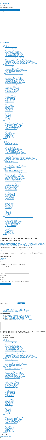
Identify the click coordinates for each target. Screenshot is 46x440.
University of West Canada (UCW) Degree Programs (14, 56)
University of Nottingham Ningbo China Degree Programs (15, 153)
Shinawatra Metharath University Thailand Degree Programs (16, 57)
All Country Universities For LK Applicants (12, 75)
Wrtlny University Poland (9, 105)
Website (1, 279)
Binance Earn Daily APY (34, 243)
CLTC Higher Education (4, 3)
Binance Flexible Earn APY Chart (25, 244)
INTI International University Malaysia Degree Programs (15, 58)
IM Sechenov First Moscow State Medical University (14, 80)
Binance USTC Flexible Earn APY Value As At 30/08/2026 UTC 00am (15, 308)
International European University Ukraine (12, 86)
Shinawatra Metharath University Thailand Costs (13, 125)
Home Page (5, 45)
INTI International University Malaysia (12, 91)
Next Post (2, 259)
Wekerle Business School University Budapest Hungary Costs (16, 121)
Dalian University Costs (9, 135)
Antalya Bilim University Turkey (10, 96)
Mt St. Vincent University (9, 104)
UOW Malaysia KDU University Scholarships (13, 67)
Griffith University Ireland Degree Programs (13, 51)
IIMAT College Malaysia (9, 108)
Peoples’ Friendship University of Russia (12, 88)
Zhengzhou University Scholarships (11, 66)
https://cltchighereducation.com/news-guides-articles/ (10, 250)
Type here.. (3, 273)
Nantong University (8, 208)
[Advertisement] (23, 294)
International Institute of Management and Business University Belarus (17, 77)
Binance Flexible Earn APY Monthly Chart (25, 245)
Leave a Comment (3, 243)
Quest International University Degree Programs (13, 55)
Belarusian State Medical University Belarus (13, 181)
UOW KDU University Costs (10, 133)
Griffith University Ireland (9, 103)
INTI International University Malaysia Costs (13, 124)
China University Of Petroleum (10, 95)
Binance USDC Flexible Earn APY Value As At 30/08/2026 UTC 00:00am (16, 310)
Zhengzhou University (9, 110)
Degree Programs (6, 46)
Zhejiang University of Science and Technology (13, 83)
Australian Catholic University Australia (12, 90)
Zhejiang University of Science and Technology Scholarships (16, 70)
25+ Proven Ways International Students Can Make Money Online (17, 76)
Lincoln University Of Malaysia (10, 92)
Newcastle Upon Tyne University (11, 190)
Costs (4, 120)
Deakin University (8, 115)
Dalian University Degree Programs (11, 144)
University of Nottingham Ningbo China (12, 89)
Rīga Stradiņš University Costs (10, 132)
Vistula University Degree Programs (11, 48)
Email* (1, 277)
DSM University (8, 119)
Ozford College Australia (9, 106)
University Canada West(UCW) (10, 94)
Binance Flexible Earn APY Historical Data (10, 245)
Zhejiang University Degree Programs (11, 49)
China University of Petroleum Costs (11, 128)
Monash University (8, 113)
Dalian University (8, 116)
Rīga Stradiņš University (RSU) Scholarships (13, 71)
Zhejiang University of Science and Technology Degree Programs (17, 59)
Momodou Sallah (6, 315)
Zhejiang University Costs (9, 134)
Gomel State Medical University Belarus (12, 87)
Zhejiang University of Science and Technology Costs (14, 123)
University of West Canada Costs (11, 129)
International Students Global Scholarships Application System (16, 172)
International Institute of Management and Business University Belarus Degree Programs (21, 63)
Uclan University (8, 117)
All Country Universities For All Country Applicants (14, 74)
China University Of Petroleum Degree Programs (13, 53)
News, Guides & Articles (7, 72)
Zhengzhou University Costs (10, 137)
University (4, 73)
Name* (1, 275)
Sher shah (4, 317)
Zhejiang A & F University (9, 199)
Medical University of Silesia (10, 100)
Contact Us (5, 138)
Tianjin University (8, 114)
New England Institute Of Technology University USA (14, 79)
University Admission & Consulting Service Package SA (15, 318)
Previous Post (3, 258)
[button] (10, 10)
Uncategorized (10, 243)
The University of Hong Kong (10, 98)
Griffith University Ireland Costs (10, 131)
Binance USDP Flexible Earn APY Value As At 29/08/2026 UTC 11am (15, 311)
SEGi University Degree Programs (11, 47)
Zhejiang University (8, 112)
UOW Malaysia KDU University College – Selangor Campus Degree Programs (19, 61)
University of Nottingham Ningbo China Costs (13, 126)
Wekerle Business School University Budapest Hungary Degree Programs (18, 60)
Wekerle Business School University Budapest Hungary (15, 82)
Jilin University (7, 118)
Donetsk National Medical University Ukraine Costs (14, 122)
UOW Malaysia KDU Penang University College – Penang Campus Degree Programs (20, 62)
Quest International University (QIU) (11, 93)
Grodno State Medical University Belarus (12, 85)
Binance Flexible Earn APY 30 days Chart (11, 244)
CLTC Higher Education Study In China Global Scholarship (20, 315)
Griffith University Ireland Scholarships (12, 163)
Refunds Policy (35, 438)
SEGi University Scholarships (10, 65)
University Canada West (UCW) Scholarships (13, 68)
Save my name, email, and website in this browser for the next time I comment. (16, 281)
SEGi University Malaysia (9, 107)
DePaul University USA (9, 109)
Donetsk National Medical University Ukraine (13, 81)
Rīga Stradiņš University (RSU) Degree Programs (14, 54)
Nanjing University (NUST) (9, 102)
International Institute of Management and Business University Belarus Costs (19, 217)
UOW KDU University (9, 111)
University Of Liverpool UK (9, 101)
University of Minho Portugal (10, 99)
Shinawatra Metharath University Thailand (12, 84)
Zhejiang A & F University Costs (10, 226)
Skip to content (3, 1)
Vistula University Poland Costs (10, 130)
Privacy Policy (29, 438)
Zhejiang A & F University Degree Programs (13, 52)
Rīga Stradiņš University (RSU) (10, 97)
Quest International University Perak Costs (12, 127)
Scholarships (5, 64)
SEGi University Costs (9, 136)
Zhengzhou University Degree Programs (12, 50)
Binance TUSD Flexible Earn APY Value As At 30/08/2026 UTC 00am (15, 309)
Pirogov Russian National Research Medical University (14, 78)
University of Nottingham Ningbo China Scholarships (14, 69)
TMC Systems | (24, 438)
